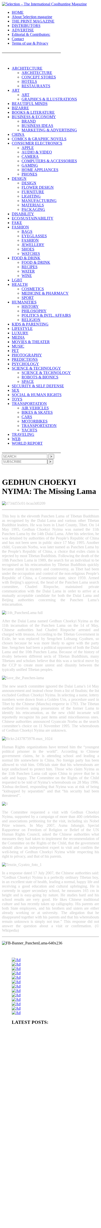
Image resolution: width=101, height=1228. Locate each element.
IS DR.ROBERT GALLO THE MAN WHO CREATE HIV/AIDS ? (54, 1147)
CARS (27, 417)
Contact (18, 39)
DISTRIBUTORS (26, 26)
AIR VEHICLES (35, 408)
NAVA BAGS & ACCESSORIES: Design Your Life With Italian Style (52, 1176)
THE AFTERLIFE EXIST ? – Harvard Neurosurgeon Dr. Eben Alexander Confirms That (52, 1054)
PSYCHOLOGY (25, 364)
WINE (27, 276)
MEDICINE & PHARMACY (45, 293)
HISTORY (30, 306)
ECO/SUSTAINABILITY (32, 218)
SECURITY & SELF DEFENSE (38, 386)
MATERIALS (33, 205)
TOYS (17, 399)
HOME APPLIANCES (40, 170)
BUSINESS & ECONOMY (34, 117)
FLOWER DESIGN (38, 187)
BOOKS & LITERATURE (33, 112)
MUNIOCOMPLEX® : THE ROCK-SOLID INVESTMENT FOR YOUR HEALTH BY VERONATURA (54, 1034)
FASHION (20, 227)
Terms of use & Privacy (30, 43)
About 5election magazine (32, 17)
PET (15, 351)
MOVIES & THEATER (31, 342)
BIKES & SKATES (37, 412)
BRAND (29, 121)
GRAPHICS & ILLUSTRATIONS (49, 99)
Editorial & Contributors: (31, 34)
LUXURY (20, 333)
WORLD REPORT (27, 443)
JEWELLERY (33, 245)
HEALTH (20, 284)
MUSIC (18, 346)
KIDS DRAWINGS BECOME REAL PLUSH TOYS (45, 1206)
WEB (16, 439)
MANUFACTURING (39, 201)
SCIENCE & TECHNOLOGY (36, 368)
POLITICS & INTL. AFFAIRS (46, 315)
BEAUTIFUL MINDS (30, 103)
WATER (28, 271)
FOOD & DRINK (26, 258)
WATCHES (31, 253)
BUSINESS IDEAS (37, 126)
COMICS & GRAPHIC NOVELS (39, 139)
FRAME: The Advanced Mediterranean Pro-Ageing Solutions (50, 1119)
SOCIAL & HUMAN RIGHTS (37, 395)
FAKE (17, 223)
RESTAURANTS (36, 86)
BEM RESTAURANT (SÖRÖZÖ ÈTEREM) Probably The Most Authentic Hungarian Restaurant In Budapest (52, 1129)
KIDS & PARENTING (30, 324)
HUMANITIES (24, 302)
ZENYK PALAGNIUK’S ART (31, 1198)
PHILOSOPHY (34, 311)
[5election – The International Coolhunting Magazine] (44, 4)
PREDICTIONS (25, 359)
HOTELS (29, 81)
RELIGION (31, 320)
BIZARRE (20, 108)
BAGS (27, 231)
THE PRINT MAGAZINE (33, 21)
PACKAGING (33, 209)
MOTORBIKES (35, 421)
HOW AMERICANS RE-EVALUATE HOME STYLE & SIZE (51, 1079)
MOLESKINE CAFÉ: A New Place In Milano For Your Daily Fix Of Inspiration (54, 1157)
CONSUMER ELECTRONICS (37, 143)
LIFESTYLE (22, 328)
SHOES (28, 249)
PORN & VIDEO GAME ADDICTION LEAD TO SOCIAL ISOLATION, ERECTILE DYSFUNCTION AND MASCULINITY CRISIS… (55, 1067)
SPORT (28, 298)
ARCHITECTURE (27, 68)
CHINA (18, 134)
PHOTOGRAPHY (27, 355)
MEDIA (18, 337)
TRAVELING (23, 434)
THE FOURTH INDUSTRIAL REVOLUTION (42, 1214)
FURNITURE (33, 192)
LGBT (17, 280)
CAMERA (30, 156)
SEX (15, 390)
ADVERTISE (23, 30)
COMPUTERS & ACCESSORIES (49, 161)
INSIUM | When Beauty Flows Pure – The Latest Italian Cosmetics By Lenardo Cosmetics (54, 1188)
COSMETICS (33, 289)
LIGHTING (31, 196)
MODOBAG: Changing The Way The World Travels (45, 1139)
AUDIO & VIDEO (37, 152)
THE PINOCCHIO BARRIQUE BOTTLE (39, 1044)
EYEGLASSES (34, 236)
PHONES (29, 174)
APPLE (28, 148)
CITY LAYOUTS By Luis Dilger (32, 1087)
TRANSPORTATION (29, 403)
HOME (18, 12)
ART (16, 90)
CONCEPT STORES (39, 77)
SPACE (28, 381)
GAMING (30, 165)
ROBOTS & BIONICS (40, 377)
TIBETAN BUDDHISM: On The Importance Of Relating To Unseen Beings (55, 1097)
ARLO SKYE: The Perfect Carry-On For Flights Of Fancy (48, 1167)
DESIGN (19, 178)
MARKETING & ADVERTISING (49, 130)
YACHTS (29, 430)
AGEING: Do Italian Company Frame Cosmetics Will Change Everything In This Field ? (51, 1109)
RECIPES (30, 267)
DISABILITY (23, 214)
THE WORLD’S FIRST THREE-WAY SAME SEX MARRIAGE (53, 1223)
